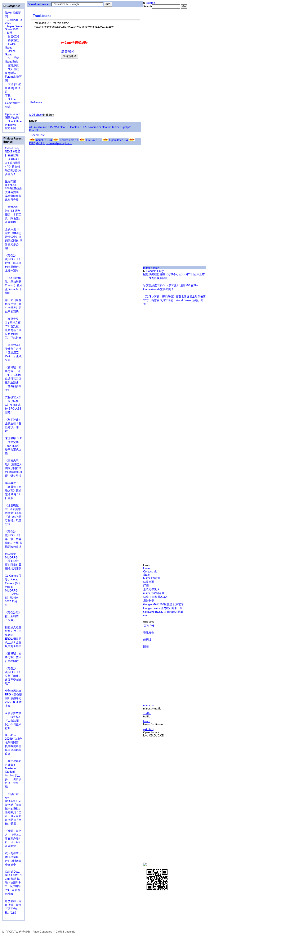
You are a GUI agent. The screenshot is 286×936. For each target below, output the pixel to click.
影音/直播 (12, 36)
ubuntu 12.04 (44, 140)
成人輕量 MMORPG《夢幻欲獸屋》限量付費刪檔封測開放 (13, 561)
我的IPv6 (148, 625)
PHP (32, 143)
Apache (59, 143)
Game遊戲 (11, 61)
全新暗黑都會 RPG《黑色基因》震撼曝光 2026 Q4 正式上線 (13, 698)
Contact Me (150, 571)
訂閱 (146, 585)
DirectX (33, 130)
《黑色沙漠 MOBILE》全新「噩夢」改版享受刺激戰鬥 (13, 676)
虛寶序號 (12, 65)
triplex (116, 127)
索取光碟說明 (151, 589)
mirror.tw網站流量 (153, 593)
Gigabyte (125, 127)
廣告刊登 (148, 600)
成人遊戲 (12, 69)
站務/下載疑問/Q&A (155, 596)
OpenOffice (13, 121)
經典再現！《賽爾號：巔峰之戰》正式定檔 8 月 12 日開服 (13, 490)
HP (67, 127)
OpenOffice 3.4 (118, 140)
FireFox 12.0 (93, 140)
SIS (50, 127)
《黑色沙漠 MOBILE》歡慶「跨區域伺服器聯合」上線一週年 (13, 263)
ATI (31, 127)
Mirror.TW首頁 (151, 578)
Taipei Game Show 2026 (13, 28)
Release (36, 102)
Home (146, 568)
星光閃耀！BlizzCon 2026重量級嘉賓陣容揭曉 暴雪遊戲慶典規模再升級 (13, 190)
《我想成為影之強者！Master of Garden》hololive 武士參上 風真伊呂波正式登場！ (13, 773)
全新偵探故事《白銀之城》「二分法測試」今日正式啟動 (13, 721)
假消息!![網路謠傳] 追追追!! (13, 88)
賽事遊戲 (12, 40)
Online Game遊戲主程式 (13, 103)
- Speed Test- (37, 135)
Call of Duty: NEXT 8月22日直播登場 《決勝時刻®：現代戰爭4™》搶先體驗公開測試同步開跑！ (13, 161)
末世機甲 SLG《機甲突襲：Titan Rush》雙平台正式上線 (13, 446)
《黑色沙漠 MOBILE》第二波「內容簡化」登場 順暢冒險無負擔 (13, 539)
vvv (145, 615)
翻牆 (146, 646)
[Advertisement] (157, 78)
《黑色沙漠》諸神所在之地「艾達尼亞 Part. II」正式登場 (13, 352)
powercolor (94, 127)
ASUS (83, 127)
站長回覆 (148, 581)
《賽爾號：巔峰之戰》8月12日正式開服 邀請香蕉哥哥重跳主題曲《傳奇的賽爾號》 (13, 379)
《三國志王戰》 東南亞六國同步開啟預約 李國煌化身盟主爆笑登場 (13, 468)
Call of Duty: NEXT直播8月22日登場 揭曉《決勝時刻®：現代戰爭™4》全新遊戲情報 (13, 882)
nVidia (38, 127)
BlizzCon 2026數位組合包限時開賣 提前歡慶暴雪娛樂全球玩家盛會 (13, 744)
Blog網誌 (10, 72)
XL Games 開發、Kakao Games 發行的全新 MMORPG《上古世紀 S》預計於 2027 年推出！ (13, 590)
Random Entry (155, 271)
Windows (10, 124)
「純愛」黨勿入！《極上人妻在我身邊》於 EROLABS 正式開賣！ (13, 838)
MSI (56, 127)
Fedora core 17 (69, 140)
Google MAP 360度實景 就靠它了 (163, 604)
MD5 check (36, 114)
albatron (106, 127)
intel (45, 127)
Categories (13, 6)
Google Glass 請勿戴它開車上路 (162, 608)
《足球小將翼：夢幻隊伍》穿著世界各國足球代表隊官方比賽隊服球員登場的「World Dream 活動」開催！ (174, 300)
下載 (7, 95)
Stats (146, 574)
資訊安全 (148, 632)
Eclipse (50, 143)
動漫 (9, 32)
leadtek (74, 127)
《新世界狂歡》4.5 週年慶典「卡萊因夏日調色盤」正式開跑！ (13, 214)
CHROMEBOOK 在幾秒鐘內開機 (163, 611)
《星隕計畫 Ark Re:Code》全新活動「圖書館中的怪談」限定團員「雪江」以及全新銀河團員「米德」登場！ (13, 809)
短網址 (147, 639)
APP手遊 (12, 57)
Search (150, 2)
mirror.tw (148, 705)
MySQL (40, 143)
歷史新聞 (10, 128)
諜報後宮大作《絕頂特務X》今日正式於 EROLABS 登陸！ (13, 405)
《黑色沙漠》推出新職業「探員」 (13, 616)
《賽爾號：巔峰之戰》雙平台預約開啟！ (13, 657)
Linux (68, 143)
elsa (62, 127)
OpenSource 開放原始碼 (12, 114)
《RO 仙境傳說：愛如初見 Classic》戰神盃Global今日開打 (13, 285)
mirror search (151, 267)
